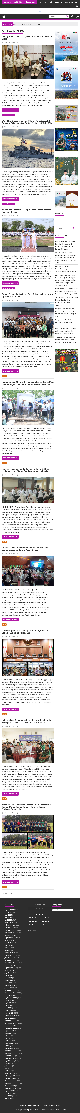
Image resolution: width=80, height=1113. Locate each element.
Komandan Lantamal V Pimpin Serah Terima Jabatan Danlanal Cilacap (26, 210)
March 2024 (9, 983)
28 (39, 924)
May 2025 (8, 948)
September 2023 (11, 998)
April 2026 (8, 920)
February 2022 (10, 1046)
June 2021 (8, 1066)
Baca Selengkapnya (10, 110)
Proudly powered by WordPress (26, 1109)
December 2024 (10, 960)
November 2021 (10, 1053)
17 (49, 918)
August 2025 (9, 940)
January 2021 (9, 1078)
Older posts (8, 894)
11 (30, 918)
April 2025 (8, 950)
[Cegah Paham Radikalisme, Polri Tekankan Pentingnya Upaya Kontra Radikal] (28, 320)
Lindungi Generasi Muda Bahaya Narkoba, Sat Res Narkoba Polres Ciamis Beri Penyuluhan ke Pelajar (25, 470)
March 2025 (9, 953)
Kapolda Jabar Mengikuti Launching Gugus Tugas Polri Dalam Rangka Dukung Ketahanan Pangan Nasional (28, 383)
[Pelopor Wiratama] (4, 16)
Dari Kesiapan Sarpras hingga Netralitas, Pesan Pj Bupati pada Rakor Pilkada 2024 (25, 631)
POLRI (4, 376)
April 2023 (8, 1010)
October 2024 (10, 965)
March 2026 (9, 922)
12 (33, 918)
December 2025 (10, 930)
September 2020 (11, 1088)
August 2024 (9, 970)
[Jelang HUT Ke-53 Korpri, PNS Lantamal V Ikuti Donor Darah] (28, 62)
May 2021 (8, 1068)
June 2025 (8, 945)
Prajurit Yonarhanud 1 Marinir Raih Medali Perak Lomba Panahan (65, 331)
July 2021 (8, 1063)
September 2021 (11, 1058)
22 (43, 921)
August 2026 (9, 910)
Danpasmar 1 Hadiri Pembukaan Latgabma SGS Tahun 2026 (64, 268)
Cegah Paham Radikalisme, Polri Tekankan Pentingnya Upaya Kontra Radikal (27, 295)
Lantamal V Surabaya (8, 115)
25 (30, 924)
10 (49, 914)
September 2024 (11, 968)
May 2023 (8, 1008)
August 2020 (9, 1091)
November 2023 (10, 993)
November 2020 (10, 1083)
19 (33, 921)
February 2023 (10, 1015)
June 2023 (8, 1005)
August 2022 (9, 1030)
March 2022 (9, 1043)
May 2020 (8, 1098)
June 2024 (8, 975)
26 (33, 924)
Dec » (35, 930)
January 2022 (9, 1048)
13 (36, 918)
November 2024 (10, 963)
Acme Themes (60, 1109)
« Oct (30, 930)
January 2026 (9, 927)
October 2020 (10, 1086)
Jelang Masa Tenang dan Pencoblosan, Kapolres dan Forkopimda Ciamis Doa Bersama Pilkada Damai (27, 721)
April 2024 (8, 980)
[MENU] (77, 16)
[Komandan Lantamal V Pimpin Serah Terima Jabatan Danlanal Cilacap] (28, 235)
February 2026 (10, 925)
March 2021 (9, 1073)
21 (39, 921)
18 (30, 921)
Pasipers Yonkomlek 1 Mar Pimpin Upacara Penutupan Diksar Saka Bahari (64, 311)
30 (46, 924)
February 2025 (10, 955)
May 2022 (8, 1038)
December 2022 (10, 1020)
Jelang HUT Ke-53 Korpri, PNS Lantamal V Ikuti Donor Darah (27, 37)
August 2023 (9, 1000)
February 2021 (10, 1076)
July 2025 (8, 942)
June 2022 (8, 1035)
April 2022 (8, 1040)
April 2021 (8, 1071)
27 (36, 924)
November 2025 (10, 932)
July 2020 (8, 1093)
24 (49, 921)
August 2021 (9, 1061)
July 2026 (8, 912)
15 (43, 918)
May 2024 (8, 978)
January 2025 (9, 958)
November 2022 (10, 1023)
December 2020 (10, 1081)
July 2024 (8, 973)
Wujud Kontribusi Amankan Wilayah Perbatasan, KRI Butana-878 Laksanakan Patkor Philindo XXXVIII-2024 (27, 122)
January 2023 (9, 1018)
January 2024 (9, 988)
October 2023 (10, 995)
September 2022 (11, 1028)
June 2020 (8, 1096)
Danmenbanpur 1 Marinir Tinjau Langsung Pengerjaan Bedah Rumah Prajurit (66, 291)
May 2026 (8, 917)
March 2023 (9, 1013)
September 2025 (11, 937)
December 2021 (10, 1051)
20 (36, 921)
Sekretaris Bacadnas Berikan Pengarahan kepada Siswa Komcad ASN (65, 339)
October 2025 (10, 935)
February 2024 (10, 985)
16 (46, 918)
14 (39, 918)
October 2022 (10, 1025)
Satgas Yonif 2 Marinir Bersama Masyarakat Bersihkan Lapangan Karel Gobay (66, 299)
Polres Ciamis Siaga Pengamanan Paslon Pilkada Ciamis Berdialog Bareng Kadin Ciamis (25, 548)
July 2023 (8, 1003)
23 (46, 921)
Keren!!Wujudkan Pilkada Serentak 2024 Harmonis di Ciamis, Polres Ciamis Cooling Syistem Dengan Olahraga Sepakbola (26, 807)
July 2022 (8, 1033)
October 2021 (10, 1056)
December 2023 (10, 990)
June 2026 (8, 915)
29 (43, 924)
